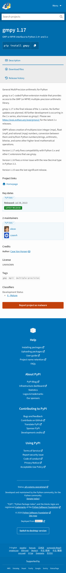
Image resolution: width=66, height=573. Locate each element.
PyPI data (8, 197)
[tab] (33, 60)
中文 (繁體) (57, 550)
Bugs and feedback (33, 416)
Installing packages (32, 347)
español (23, 547)
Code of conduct (32, 458)
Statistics (33, 390)
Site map (33, 515)
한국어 (50, 553)
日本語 (41, 547)
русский (21, 553)
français (32, 547)
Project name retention (32, 359)
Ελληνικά (25, 550)
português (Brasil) (54, 547)
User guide (31, 355)
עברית (30, 553)
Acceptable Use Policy (32, 467)
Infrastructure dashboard (31, 386)
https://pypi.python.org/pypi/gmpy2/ (21, 120)
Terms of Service (31, 450)
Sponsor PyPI (33, 428)
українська (13, 550)
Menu (55, 5)
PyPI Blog (32, 382)
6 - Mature (12, 295)
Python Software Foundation (45, 507)
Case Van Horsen (18, 251)
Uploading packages (31, 351)
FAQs (33, 363)
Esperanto (40, 553)
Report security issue (33, 454)
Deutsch (34, 550)
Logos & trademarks (33, 394)
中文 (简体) (45, 550)
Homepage (12, 184)
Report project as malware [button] (33, 305)
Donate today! (33, 498)
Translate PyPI (32, 424)
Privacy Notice (31, 463)
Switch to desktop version (33, 530)
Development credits (31, 432)
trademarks (20, 507)
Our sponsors (33, 398)
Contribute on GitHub (31, 420)
